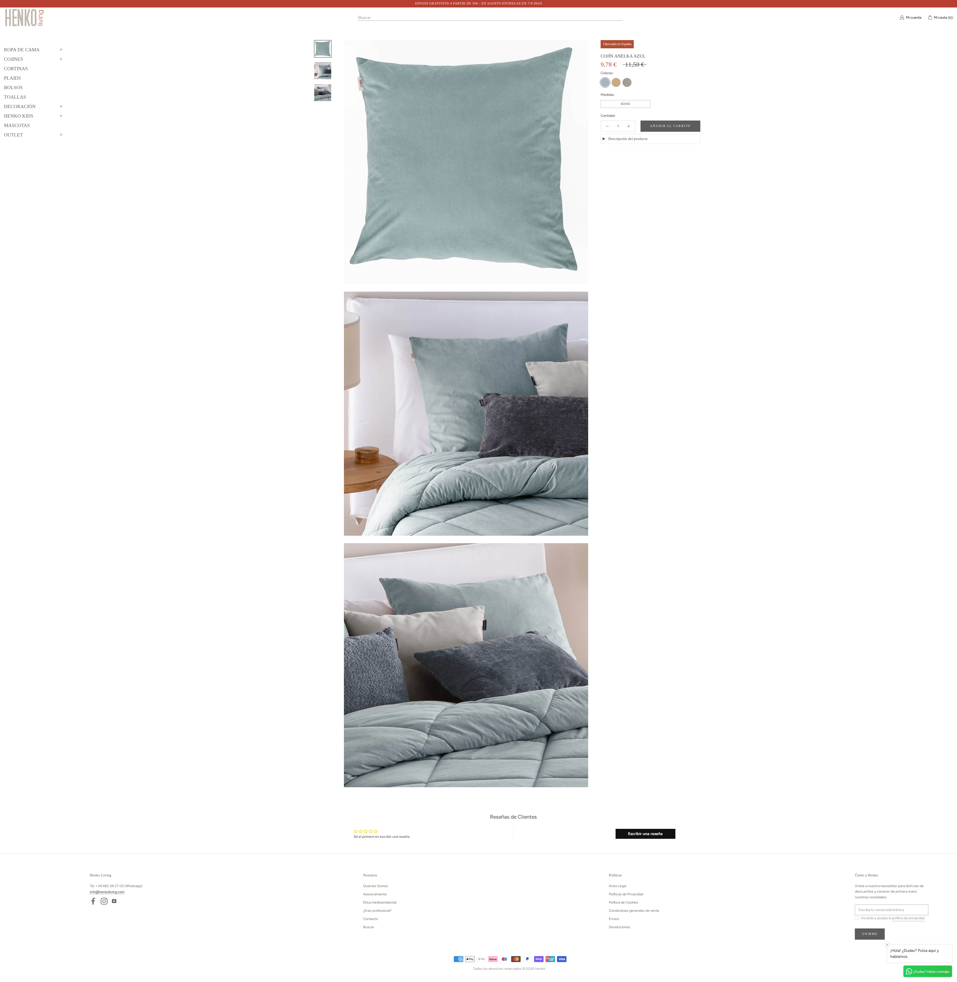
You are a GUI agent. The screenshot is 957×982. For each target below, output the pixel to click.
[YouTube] (114, 901)
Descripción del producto (628, 139)
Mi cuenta (913, 17)
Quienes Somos (375, 886)
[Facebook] (93, 901)
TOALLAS (15, 97)
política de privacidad (908, 918)
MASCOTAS (17, 125)
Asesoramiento (375, 894)
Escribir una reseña (645, 833)
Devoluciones (619, 927)
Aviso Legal (617, 886)
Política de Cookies (623, 902)
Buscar (368, 927)
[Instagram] (104, 901)
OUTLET (13, 134)
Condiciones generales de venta (634, 911)
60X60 (625, 104)
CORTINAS (16, 68)
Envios (614, 919)
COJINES (13, 59)
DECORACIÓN (20, 106)
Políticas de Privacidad (626, 894)
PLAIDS (12, 78)
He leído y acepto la (893, 918)
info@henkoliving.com (107, 892)
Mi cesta (942, 17)
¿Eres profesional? (377, 911)
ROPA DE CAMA (22, 49)
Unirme (869, 934)
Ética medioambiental (380, 902)
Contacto (370, 919)
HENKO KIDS (18, 116)
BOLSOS (13, 87)
